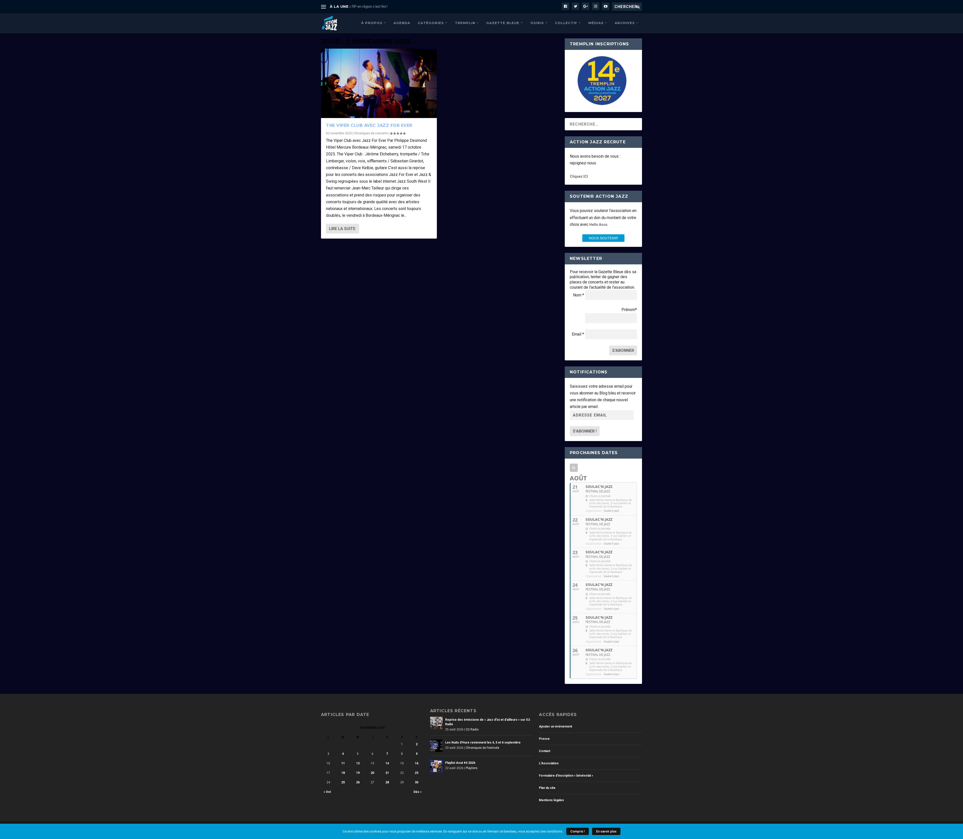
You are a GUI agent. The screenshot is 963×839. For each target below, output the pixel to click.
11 (343, 763)
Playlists (471, 768)
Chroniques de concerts (371, 133)
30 (416, 782)
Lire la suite (342, 228)
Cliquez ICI (579, 176)
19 (358, 773)
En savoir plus (606, 831)
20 (372, 773)
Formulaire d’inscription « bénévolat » (566, 775)
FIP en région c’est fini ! (369, 7)
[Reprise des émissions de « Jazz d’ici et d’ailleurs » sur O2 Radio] (436, 723)
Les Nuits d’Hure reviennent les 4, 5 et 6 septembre (483, 742)
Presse (544, 739)
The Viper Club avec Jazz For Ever (369, 125)
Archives (625, 23)
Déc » (418, 792)
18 (343, 773)
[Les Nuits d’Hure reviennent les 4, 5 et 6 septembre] (436, 746)
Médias (596, 23)
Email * (578, 334)
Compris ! (577, 831)
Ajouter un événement (555, 726)
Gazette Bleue (502, 23)
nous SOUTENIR (603, 238)
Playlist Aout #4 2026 (460, 763)
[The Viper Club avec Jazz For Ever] (379, 83)
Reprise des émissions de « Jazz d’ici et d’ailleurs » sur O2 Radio (487, 722)
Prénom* (629, 309)
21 (387, 773)
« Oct (327, 792)
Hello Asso (598, 225)
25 (343, 782)
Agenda (401, 23)
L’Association (548, 763)
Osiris (537, 23)
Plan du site (547, 788)
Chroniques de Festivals (482, 748)
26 (358, 782)
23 (416, 773)
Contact (544, 751)
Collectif (566, 23)
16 (416, 763)
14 (387, 763)
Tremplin (465, 23)
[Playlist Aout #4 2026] (436, 766)
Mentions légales (551, 800)
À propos (371, 23)
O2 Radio (472, 729)
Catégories (431, 23)
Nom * (578, 295)
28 (387, 782)
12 (358, 763)
